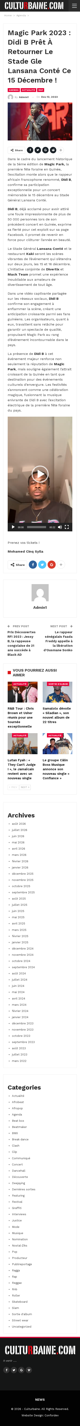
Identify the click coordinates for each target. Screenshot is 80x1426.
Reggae (17, 1282)
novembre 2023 (22, 1029)
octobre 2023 (21, 1035)
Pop (14, 1251)
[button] (40, 474)
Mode (15, 1227)
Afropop (17, 1108)
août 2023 (19, 1048)
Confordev (52, 1415)
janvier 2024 (20, 1017)
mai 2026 (18, 842)
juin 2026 (18, 836)
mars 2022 (19, 1061)
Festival (17, 1201)
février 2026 (20, 861)
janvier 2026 (20, 867)
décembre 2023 (22, 1023)
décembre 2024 (22, 948)
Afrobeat (18, 1102)
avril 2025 (18, 923)
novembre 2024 (22, 954)
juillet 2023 (19, 1054)
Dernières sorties (23, 1189)
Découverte (20, 1177)
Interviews (19, 1214)
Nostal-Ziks (19, 1245)
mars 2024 (19, 1004)
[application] (40, 474)
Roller (16, 1295)
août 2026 (19, 823)
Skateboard (20, 1301)
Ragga (16, 1270)
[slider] (36, 527)
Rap (40, 90)
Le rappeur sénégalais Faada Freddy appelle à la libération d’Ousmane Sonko (58, 641)
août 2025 (19, 898)
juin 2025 (18, 911)
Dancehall (18, 1170)
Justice (17, 1220)
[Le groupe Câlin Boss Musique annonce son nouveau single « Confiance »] (58, 743)
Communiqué (21, 1158)
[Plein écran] (67, 527)
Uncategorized (21, 1326)
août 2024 (19, 973)
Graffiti (17, 1208)
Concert (17, 1164)
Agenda (14, 90)
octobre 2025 (21, 886)
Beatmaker (19, 1127)
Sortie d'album (58, 684)
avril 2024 (18, 998)
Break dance (20, 1139)
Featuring (18, 1195)
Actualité (28, 90)
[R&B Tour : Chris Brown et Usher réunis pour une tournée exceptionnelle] (23, 692)
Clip (14, 1151)
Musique (17, 1233)
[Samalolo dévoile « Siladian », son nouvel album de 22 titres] (58, 692)
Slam (15, 1308)
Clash (15, 1145)
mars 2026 (19, 854)
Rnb (14, 1289)
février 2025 (20, 936)
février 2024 (20, 1011)
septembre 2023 (23, 1042)
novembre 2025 (22, 880)
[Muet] (60, 527)
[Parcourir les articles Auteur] (40, 592)
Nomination (20, 1239)
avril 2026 (18, 848)
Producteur (19, 1258)
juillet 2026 (19, 830)
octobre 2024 (21, 961)
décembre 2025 (22, 873)
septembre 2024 (23, 967)
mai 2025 (18, 917)
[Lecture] (13, 527)
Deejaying (18, 1183)
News (40, 1400)
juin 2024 (18, 985)
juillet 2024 (19, 979)
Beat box (18, 1120)
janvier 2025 (20, 942)
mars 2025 (19, 930)
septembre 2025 (23, 892)
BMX (15, 1133)
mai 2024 (18, 992)
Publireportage (22, 1264)
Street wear (20, 1320)
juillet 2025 (19, 904)
